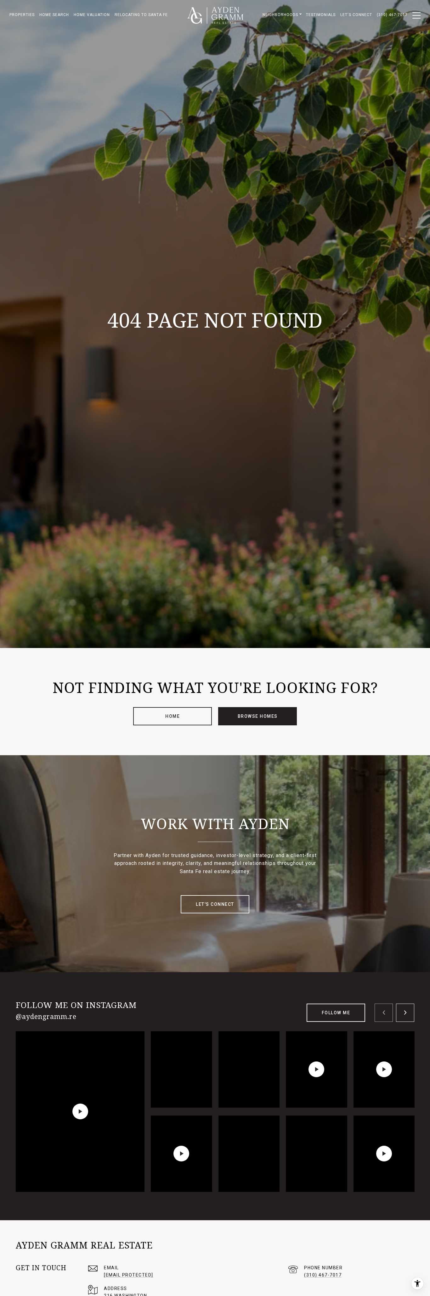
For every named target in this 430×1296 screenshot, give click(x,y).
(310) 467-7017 (323, 1274)
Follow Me (336, 1012)
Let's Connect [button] (215, 904)
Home (172, 716)
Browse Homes (258, 716)
